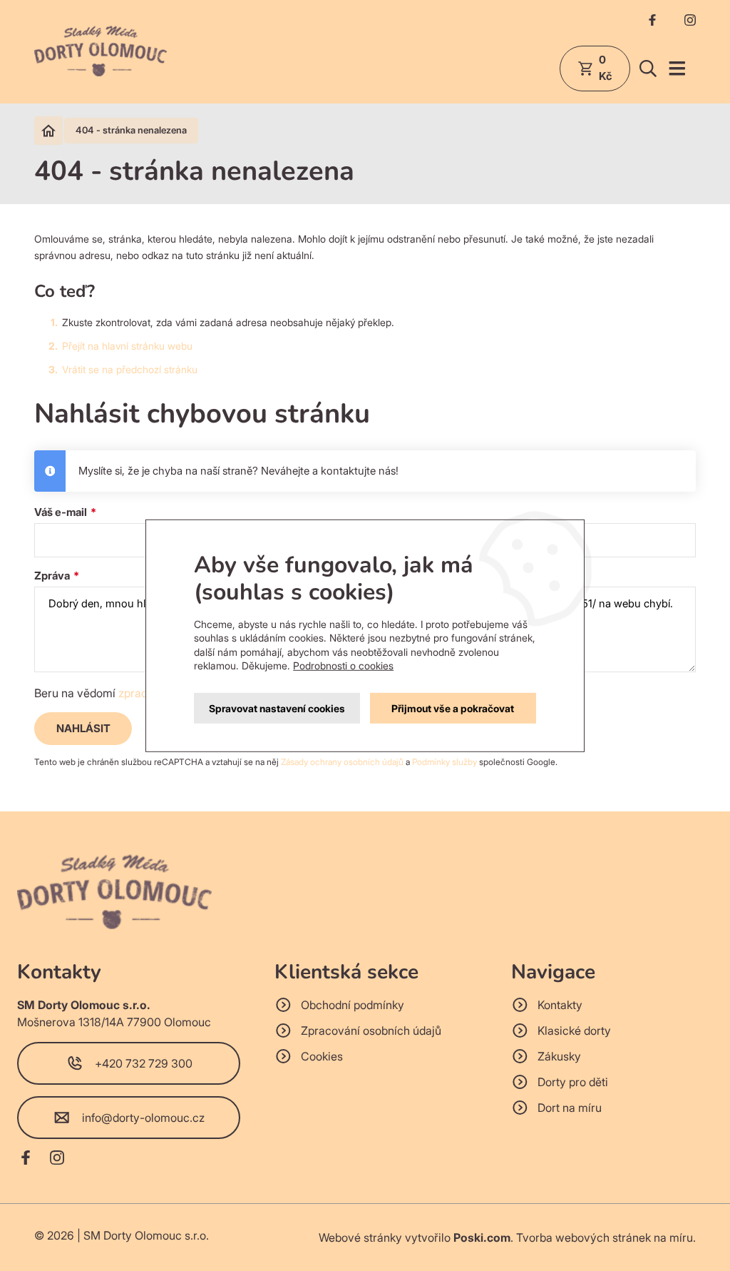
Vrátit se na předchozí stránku (129, 369)
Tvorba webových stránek (583, 1237)
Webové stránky (360, 1237)
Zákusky (559, 1056)
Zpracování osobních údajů (371, 1030)
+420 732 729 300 (143, 1063)
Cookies (322, 1056)
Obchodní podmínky (352, 1005)
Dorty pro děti (573, 1082)
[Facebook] (652, 22)
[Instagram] (690, 22)
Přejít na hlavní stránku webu (127, 346)
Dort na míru (570, 1107)
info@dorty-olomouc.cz (143, 1117)
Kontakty (560, 1005)
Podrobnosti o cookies (343, 665)
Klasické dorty (574, 1030)
